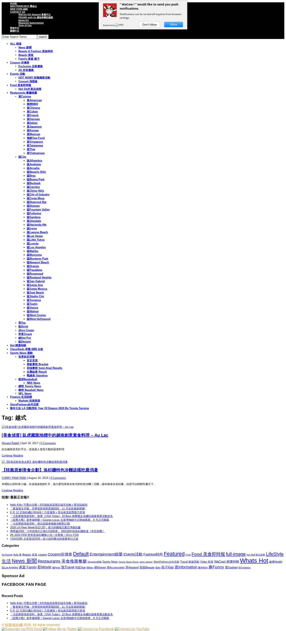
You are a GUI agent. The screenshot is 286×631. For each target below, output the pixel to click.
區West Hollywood (38, 319)
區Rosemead (35, 273)
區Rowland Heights (39, 277)
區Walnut (33, 311)
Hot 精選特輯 (18, 345)
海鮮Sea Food (36, 138)
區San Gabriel (36, 281)
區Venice (32, 307)
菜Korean (33, 130)
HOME (13, 3)
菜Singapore (35, 141)
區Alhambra (34, 160)
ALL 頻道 (16, 43)
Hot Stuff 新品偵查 (29, 89)
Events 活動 (17, 73)
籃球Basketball (27, 379)
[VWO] (119, 25)
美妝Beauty (147, 567)
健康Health (275, 561)
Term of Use (25, 25)
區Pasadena (34, 270)
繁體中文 (14, 31)
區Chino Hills (35, 190)
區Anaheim (34, 164)
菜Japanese (34, 126)
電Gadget (231, 567)
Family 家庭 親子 (29, 58)
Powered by (109, 25)
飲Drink (23, 326)
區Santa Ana (35, 285)
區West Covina (36, 315)
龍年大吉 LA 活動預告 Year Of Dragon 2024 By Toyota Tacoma (49, 408)
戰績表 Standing (37, 375)
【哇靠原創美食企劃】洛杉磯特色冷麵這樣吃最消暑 (50, 470)
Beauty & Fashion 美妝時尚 (35, 51)
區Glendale (34, 220)
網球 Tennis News (29, 386)
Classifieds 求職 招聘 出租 (26, 349)
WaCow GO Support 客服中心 (34, 14)
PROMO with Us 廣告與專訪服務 (35, 17)
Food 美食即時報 (20, 85)
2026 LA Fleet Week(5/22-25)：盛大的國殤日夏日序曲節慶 (45, 527)
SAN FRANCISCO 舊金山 (23, 6)
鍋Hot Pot (24, 337)
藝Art (158, 567)
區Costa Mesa (35, 198)
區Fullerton (34, 213)
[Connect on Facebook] (96, 629)
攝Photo (56, 567)
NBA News (33, 382)
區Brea (31, 175)
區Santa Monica (37, 288)
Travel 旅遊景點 (189, 561)
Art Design (7, 554)
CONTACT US (17, 12)
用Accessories (116, 567)
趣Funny (216, 567)
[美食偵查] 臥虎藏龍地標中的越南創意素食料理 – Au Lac (55, 435)
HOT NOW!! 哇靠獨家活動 (34, 77)
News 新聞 (25, 47)
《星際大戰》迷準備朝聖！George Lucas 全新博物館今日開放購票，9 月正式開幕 (59, 519)
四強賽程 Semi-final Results (44, 368)
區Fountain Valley (38, 209)
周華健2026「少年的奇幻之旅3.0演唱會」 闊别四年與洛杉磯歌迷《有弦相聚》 (57, 531)
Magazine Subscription (31, 23)
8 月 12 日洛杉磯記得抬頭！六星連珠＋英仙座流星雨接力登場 (47, 512)
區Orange (33, 266)
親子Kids (167, 567)
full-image (236, 554)
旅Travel (67, 567)
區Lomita (33, 243)
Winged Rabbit (10, 443)
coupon (42, 554)
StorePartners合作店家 (24, 404)
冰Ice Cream (26, 330)
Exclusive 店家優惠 (30, 66)
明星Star (80, 567)
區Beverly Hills (36, 171)
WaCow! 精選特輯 (226, 561)
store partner (146, 562)
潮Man (89, 567)
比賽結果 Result (37, 371)
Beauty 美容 (29, 554)
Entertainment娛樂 (106, 554)
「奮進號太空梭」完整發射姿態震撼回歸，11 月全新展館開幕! (47, 508)
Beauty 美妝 (25, 55)
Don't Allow (149, 24)
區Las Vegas (35, 236)
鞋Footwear (244, 567)
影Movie (44, 567)
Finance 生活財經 (21, 396)
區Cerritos (33, 187)
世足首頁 (32, 360)
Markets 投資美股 (29, 400)
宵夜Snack (25, 334)
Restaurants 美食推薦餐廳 (62, 561)
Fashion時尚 (153, 554)
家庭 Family (28, 567)
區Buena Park (35, 179)
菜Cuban (32, 111)
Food (188, 554)
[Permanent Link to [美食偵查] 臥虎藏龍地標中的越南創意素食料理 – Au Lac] (143, 427)
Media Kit (23, 20)
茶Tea (22, 322)
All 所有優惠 (26, 70)
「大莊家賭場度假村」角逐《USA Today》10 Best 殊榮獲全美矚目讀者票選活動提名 (61, 516)
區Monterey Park (37, 258)
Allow (173, 24)
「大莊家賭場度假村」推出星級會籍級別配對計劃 (40, 523)
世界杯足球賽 (26, 356)
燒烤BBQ (32, 104)
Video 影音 (206, 561)
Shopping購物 (95, 562)
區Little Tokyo (36, 239)
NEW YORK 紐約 (19, 9)
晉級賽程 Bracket (37, 364)
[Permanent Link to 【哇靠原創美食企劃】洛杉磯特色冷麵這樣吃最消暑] (143, 462)
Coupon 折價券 (19, 62)
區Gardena (33, 217)
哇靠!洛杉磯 (14, 625)
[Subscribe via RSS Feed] (22, 629)
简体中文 (14, 28)
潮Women (100, 567)
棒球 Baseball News (31, 390)
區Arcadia (33, 168)
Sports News (110, 561)
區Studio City (35, 296)
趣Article (203, 567)
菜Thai (31, 149)
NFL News (24, 393)
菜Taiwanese (35, 145)
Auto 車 (17, 554)
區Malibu (32, 251)
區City (22, 156)
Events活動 (133, 554)
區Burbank (33, 183)
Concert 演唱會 (27, 81)
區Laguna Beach (37, 232)
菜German (33, 119)
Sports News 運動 (21, 352)
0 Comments (48, 443)
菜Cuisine (24, 96)
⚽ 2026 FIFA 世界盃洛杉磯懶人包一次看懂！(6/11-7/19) (44, 535)
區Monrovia (34, 254)
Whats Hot (254, 560)
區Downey (33, 205)
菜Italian (32, 122)
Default (81, 554)
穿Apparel (132, 567)
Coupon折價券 (60, 554)
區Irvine (32, 228)
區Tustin (32, 303)
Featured (174, 554)
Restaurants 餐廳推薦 (23, 92)
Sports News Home (129, 562)
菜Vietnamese (36, 153)
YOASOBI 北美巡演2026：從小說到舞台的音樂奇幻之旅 (44, 538)
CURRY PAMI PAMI (14, 478)
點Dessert (24, 341)
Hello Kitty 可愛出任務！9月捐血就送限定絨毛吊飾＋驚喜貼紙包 (49, 504)
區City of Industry (38, 194)
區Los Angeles (36, 247)
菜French (33, 115)
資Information (186, 567)
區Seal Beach (35, 292)
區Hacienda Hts (36, 224)
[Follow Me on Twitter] (60, 629)
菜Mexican (33, 134)
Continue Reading (12, 455)
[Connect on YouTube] (132, 629)
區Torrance (34, 300)
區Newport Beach (38, 262)
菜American (34, 100)
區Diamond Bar (36, 202)
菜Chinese (33, 107)
